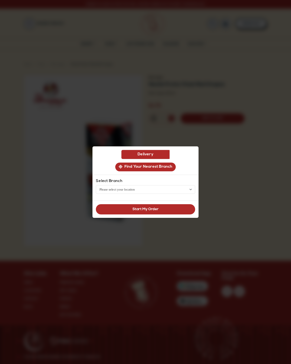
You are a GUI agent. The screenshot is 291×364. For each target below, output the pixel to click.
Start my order (146, 209)
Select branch (109, 181)
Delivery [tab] (145, 154)
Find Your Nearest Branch (147, 167)
